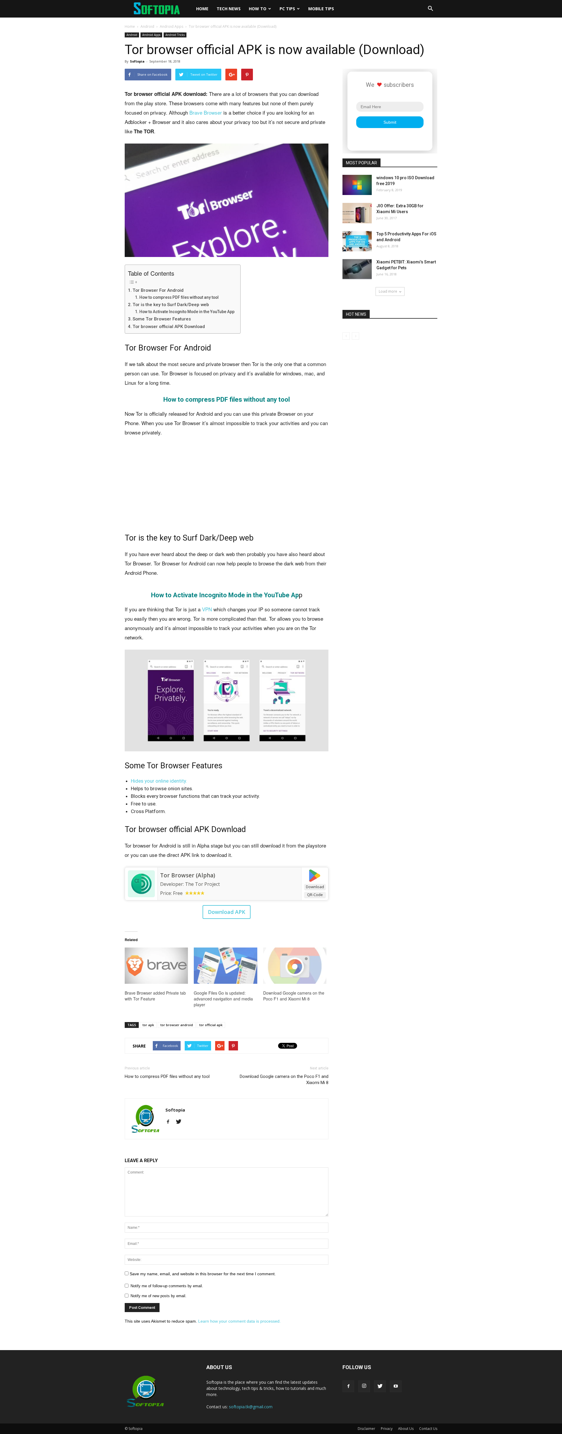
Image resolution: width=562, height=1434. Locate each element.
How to (257, 8)
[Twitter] (181, 1122)
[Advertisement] (226, 486)
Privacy (387, 1428)
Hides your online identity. (159, 781)
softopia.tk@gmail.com (251, 1406)
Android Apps (171, 26)
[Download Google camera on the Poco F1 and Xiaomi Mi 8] (294, 966)
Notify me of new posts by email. (158, 1296)
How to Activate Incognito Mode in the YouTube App (186, 311)
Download (315, 886)
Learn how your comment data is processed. (239, 1321)
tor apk (148, 1025)
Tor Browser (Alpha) (187, 875)
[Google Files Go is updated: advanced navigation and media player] (225, 966)
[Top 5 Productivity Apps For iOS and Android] (357, 241)
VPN (207, 609)
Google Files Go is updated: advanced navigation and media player (223, 998)
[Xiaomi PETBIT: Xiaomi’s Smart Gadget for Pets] (357, 269)
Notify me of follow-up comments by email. (167, 1286)
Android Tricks (175, 35)
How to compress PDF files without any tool (179, 297)
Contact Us (428, 1428)
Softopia (137, 61)
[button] (430, 9)
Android (147, 26)
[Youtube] (396, 1386)
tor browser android (176, 1025)
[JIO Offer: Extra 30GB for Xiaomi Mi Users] (357, 213)
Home (202, 8)
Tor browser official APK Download (169, 326)
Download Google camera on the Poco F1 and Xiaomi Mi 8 (293, 996)
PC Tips (287, 8)
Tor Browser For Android (158, 290)
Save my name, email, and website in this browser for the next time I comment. (203, 1273)
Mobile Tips (321, 8)
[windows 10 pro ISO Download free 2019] (357, 185)
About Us (406, 1428)
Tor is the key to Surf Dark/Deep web (171, 304)
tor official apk (210, 1025)
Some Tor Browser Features (162, 319)
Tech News (229, 8)
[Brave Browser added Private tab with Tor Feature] (156, 966)
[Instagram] (364, 1386)
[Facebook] (170, 1122)
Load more (388, 291)
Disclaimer (366, 1428)
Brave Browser (205, 112)
